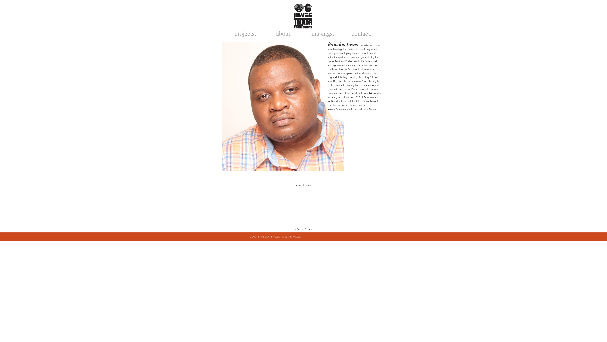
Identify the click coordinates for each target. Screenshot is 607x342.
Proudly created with (282, 236)
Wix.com (296, 236)
